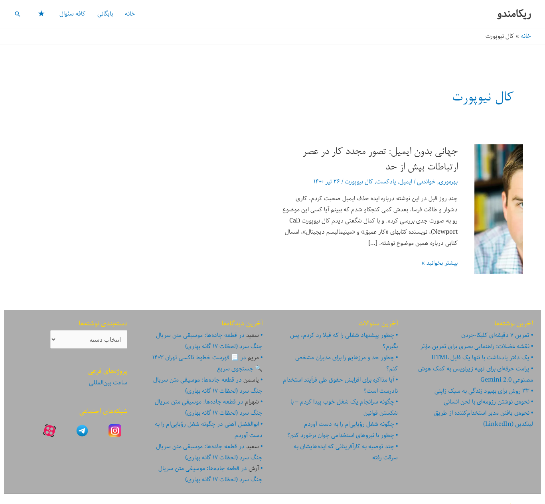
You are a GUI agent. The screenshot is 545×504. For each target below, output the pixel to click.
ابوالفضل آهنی (242, 424)
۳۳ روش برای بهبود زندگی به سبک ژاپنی (481, 391)
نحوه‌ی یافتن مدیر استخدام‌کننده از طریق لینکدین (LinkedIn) (483, 418)
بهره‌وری (448, 182)
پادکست (386, 182)
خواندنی (426, 182)
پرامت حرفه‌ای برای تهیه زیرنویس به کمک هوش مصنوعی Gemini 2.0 (475, 374)
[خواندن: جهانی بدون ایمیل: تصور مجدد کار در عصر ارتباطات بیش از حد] (498, 209)
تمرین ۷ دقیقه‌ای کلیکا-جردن (495, 335)
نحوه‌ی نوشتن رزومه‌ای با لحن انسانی (486, 402)
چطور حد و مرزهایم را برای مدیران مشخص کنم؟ (346, 363)
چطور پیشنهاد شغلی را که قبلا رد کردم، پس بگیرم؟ (344, 341)
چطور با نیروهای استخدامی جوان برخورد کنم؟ (340, 435)
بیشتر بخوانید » (440, 263)
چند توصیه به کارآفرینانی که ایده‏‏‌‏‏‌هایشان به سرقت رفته (346, 452)
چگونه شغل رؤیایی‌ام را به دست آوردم (349, 424)
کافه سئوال (72, 14)
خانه (130, 14)
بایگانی (105, 14)
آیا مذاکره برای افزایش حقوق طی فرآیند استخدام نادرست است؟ (340, 385)
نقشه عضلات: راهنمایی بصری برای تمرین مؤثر (474, 346)
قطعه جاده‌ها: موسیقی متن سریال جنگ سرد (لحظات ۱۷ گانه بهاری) (209, 341)
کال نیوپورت (359, 182)
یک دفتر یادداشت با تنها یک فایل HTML (480, 357)
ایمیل (405, 182)
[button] (17, 14)
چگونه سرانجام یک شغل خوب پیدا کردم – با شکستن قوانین (344, 407)
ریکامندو (514, 14)
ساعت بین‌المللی (108, 383)
